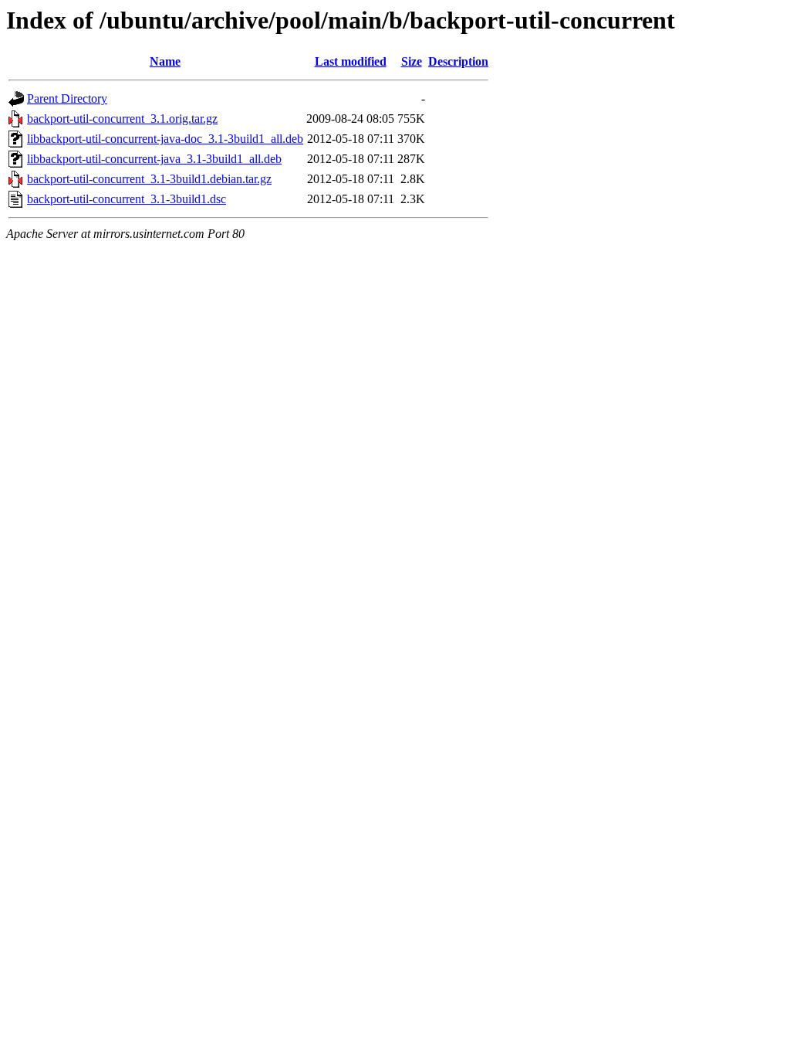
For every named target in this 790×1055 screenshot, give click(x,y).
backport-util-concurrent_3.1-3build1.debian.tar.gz (149, 178)
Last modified (351, 61)
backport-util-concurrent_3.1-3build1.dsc (126, 198)
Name (165, 61)
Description (458, 61)
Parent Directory (67, 98)
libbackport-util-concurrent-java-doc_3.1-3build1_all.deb (165, 138)
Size (411, 61)
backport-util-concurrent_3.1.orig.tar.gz (122, 118)
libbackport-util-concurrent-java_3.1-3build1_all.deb (154, 158)
